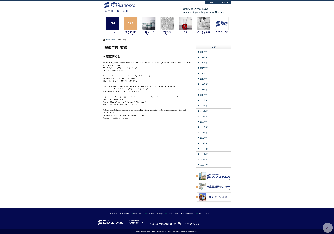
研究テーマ (138, 213)
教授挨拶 (125, 213)
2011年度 (204, 90)
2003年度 (204, 133)
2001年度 (204, 143)
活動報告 (150, 213)
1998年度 (204, 159)
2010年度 (204, 95)
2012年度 (204, 84)
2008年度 (204, 106)
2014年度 (204, 73)
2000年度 (204, 149)
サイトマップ (203, 213)
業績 (113, 40)
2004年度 (204, 127)
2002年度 (204, 138)
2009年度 (204, 100)
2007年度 (204, 111)
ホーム (108, 40)
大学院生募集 (188, 213)
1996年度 (204, 165)
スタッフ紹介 (172, 213)
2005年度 (204, 122)
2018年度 (204, 52)
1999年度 (204, 154)
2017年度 (204, 57)
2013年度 (204, 79)
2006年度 (204, 116)
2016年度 (204, 63)
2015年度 (204, 68)
